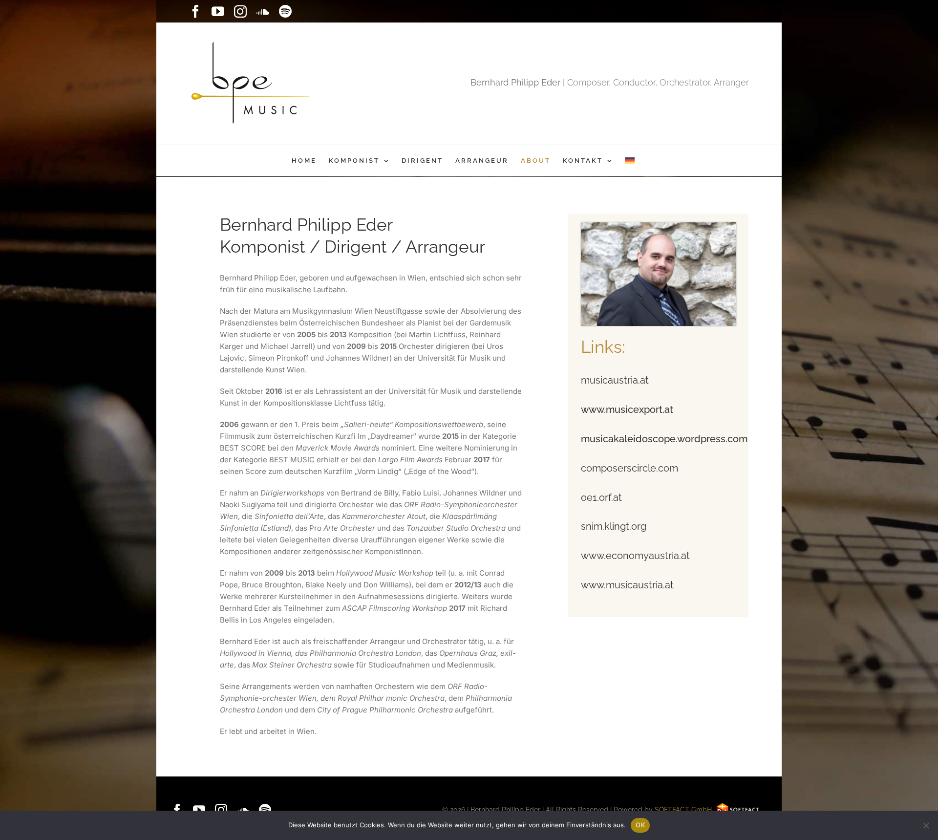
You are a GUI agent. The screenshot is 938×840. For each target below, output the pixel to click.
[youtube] (199, 810)
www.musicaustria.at (627, 585)
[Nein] (926, 825)
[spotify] (265, 810)
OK (640, 825)
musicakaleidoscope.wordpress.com (664, 439)
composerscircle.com (629, 468)
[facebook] (177, 810)
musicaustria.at (615, 380)
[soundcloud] (243, 810)
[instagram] (221, 810)
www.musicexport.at (627, 409)
